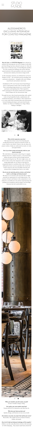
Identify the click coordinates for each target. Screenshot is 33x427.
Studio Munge (16, 7)
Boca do (4, 62)
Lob (7, 62)
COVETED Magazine (17, 62)
